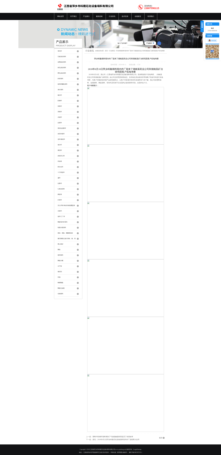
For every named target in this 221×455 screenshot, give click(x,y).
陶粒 (59, 249)
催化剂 (60, 271)
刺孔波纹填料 (62, 67)
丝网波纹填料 (62, 62)
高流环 (60, 150)
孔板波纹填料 (62, 56)
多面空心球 (61, 156)
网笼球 (60, 194)
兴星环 (60, 211)
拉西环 (60, 123)
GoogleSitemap (137, 449)
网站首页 (60, 16)
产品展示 (86, 16)
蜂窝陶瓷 (60, 282)
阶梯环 (60, 100)
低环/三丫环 (61, 216)
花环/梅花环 (61, 139)
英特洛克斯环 (62, 128)
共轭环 (60, 117)
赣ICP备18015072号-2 (135, 452)
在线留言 (138, 16)
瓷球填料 (60, 255)
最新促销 (99, 16)
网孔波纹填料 (62, 73)
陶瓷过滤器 (61, 288)
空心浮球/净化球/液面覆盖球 (66, 205)
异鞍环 (60, 111)
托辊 (59, 277)
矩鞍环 (60, 106)
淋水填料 (60, 89)
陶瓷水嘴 (60, 260)
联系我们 (151, 16)
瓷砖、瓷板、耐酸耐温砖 (65, 233)
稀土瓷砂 (60, 244)
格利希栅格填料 (62, 84)
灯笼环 (60, 200)
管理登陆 (120, 452)
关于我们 (73, 16)
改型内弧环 (61, 134)
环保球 (60, 161)
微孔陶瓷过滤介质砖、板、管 (67, 238)
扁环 (59, 178)
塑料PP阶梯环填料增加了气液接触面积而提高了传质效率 (113, 437)
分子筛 (60, 266)
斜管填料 (60, 78)
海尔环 (60, 145)
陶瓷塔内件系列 (62, 222)
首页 (106, 51)
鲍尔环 (60, 95)
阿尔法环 (60, 167)
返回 (160, 438)
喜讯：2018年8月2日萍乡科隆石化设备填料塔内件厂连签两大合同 (116, 439)
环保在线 (113, 452)
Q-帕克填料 (61, 189)
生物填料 (60, 293)
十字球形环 (61, 172)
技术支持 (125, 16)
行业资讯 (112, 16)
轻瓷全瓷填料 (62, 227)
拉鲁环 (60, 183)
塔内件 (60, 51)
